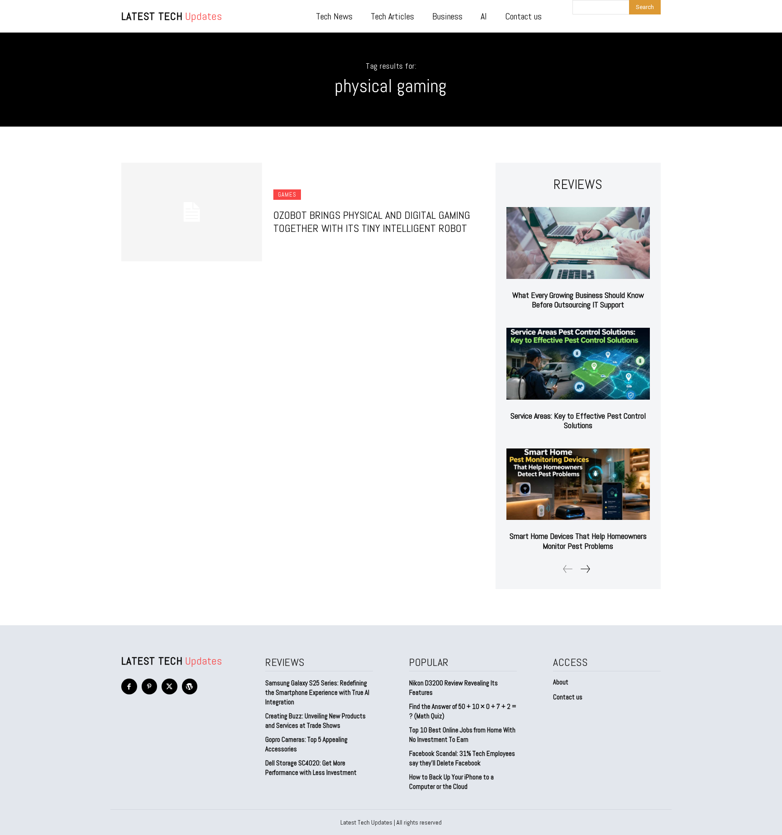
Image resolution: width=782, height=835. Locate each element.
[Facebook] (129, 686)
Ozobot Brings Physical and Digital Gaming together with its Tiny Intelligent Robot (371, 221)
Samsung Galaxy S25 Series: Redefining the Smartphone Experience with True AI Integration (317, 692)
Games (287, 194)
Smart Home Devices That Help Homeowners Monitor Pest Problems (578, 541)
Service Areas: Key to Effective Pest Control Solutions (578, 420)
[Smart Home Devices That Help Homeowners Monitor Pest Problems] (578, 484)
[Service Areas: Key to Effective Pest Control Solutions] (578, 364)
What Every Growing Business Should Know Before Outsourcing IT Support (578, 300)
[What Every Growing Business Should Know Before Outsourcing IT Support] (578, 243)
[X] (169, 686)
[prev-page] (568, 569)
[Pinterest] (149, 686)
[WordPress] (190, 686)
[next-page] (585, 569)
